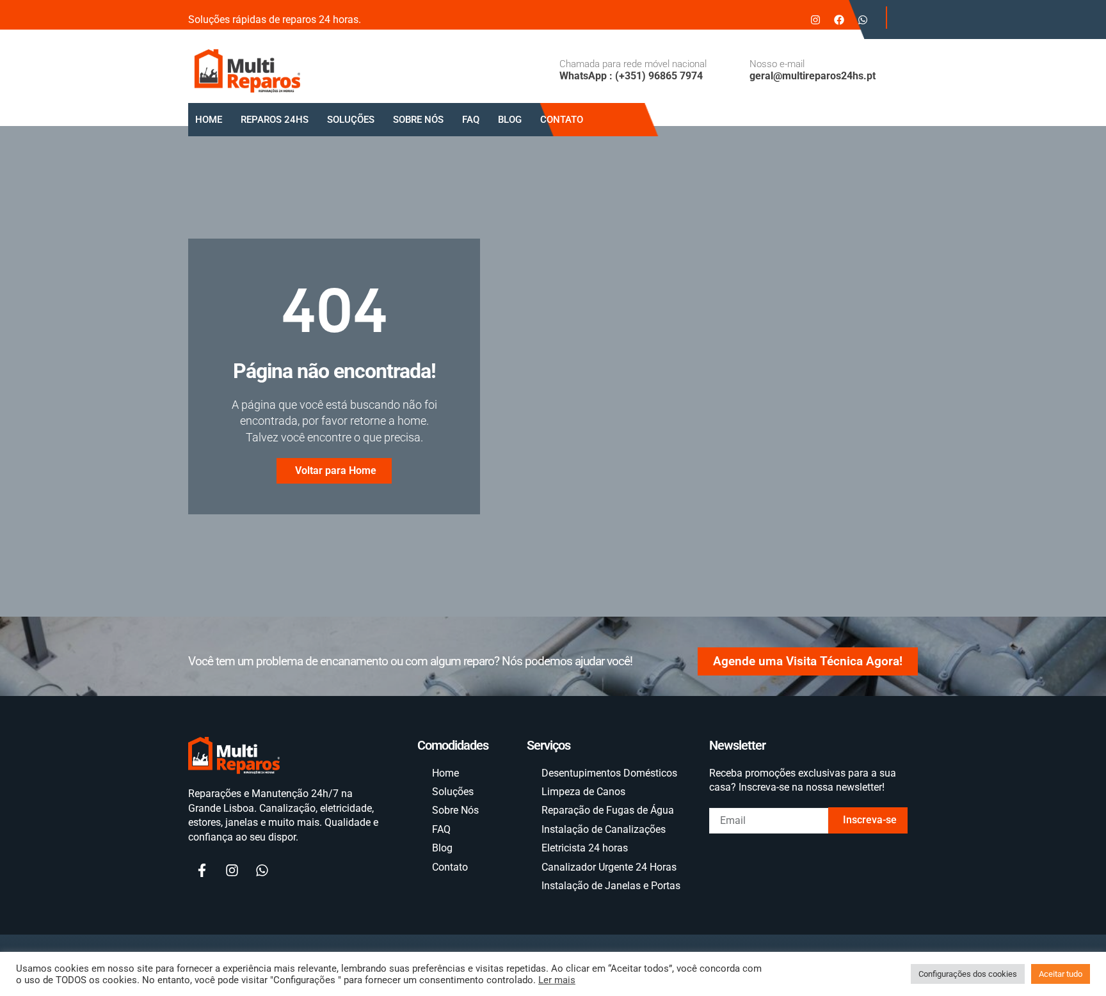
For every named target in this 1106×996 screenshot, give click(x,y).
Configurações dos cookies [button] (967, 974)
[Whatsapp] (863, 20)
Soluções (350, 119)
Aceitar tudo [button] (1060, 974)
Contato (561, 119)
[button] (898, 17)
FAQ (470, 119)
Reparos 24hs (275, 119)
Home (208, 119)
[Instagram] (815, 20)
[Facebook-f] (201, 870)
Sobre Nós (418, 119)
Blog (510, 119)
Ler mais (556, 980)
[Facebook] (839, 20)
